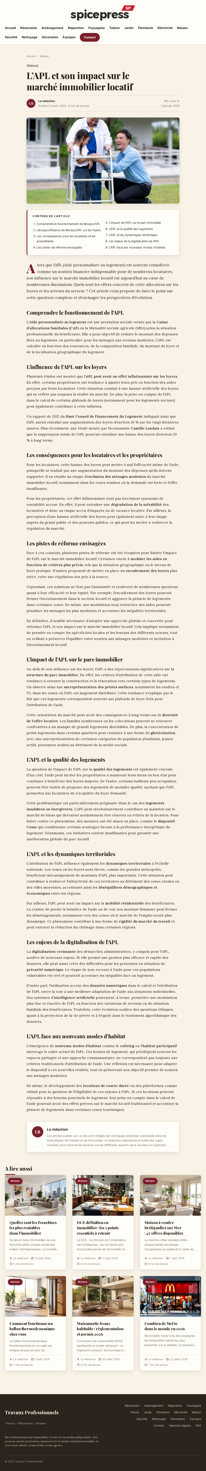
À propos (69, 37)
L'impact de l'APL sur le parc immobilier (135, 223)
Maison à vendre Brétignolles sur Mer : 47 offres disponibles (163, 1227)
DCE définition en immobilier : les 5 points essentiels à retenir (97, 1227)
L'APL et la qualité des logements (131, 229)
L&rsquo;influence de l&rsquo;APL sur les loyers (69, 230)
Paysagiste (96, 28)
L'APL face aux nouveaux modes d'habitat (137, 247)
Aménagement (52, 28)
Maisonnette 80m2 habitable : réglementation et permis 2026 (100, 1328)
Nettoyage (29, 37)
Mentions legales (180, 1425)
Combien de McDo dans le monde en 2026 (164, 1326)
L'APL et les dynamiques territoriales (133, 235)
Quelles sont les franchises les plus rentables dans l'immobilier (33, 1227)
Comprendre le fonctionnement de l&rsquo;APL (68, 224)
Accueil (10, 28)
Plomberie (145, 28)
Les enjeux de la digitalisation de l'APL (134, 241)
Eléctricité (165, 28)
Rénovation (28, 28)
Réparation (76, 28)
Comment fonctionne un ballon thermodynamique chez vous (32, 1328)
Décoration (50, 37)
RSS (198, 1425)
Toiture (114, 28)
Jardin (129, 28)
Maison (182, 28)
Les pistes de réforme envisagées (59, 247)
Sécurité (11, 37)
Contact (90, 37)
